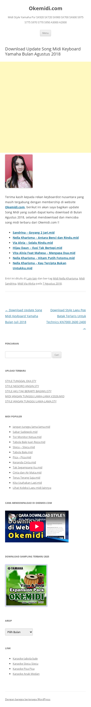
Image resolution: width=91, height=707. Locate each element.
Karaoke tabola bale (25, 658)
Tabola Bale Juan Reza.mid (29, 442)
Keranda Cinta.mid (24, 462)
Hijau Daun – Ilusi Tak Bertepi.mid (37, 248)
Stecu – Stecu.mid (24, 447)
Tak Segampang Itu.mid (27, 467)
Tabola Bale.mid (23, 452)
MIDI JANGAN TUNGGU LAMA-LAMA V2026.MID (34, 396)
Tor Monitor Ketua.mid (27, 437)
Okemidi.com (45, 8)
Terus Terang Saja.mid (26, 477)
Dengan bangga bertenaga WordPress (27, 699)
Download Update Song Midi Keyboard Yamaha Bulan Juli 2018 (23, 316)
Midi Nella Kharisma (65, 278)
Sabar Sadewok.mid (25, 432)
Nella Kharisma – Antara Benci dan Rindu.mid (46, 238)
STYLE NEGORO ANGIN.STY (22, 386)
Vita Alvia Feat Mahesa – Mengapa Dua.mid (44, 253)
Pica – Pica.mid (22, 457)
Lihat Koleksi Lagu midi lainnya (32, 488)
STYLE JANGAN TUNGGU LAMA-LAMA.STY (31, 401)
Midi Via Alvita (26, 283)
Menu (45, 33)
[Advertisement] (45, 107)
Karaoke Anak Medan (26, 674)
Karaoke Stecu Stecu (25, 663)
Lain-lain (31, 278)
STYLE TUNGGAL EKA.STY (20, 381)
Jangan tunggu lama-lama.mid (31, 427)
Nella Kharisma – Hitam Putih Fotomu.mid (44, 258)
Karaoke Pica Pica (23, 669)
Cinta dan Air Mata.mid (27, 472)
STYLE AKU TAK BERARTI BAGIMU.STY (28, 391)
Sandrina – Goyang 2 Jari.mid (34, 233)
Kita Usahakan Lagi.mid (27, 483)
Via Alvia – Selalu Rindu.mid (33, 243)
